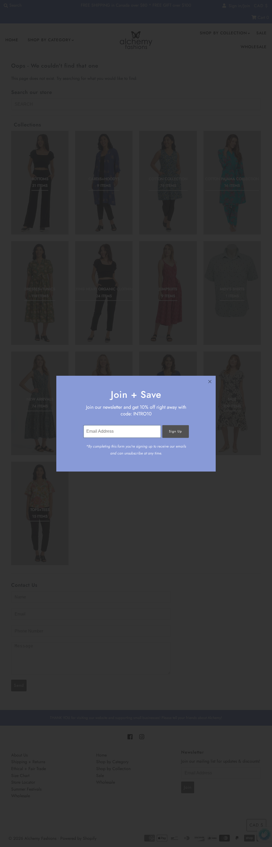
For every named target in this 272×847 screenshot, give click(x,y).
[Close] (210, 381)
